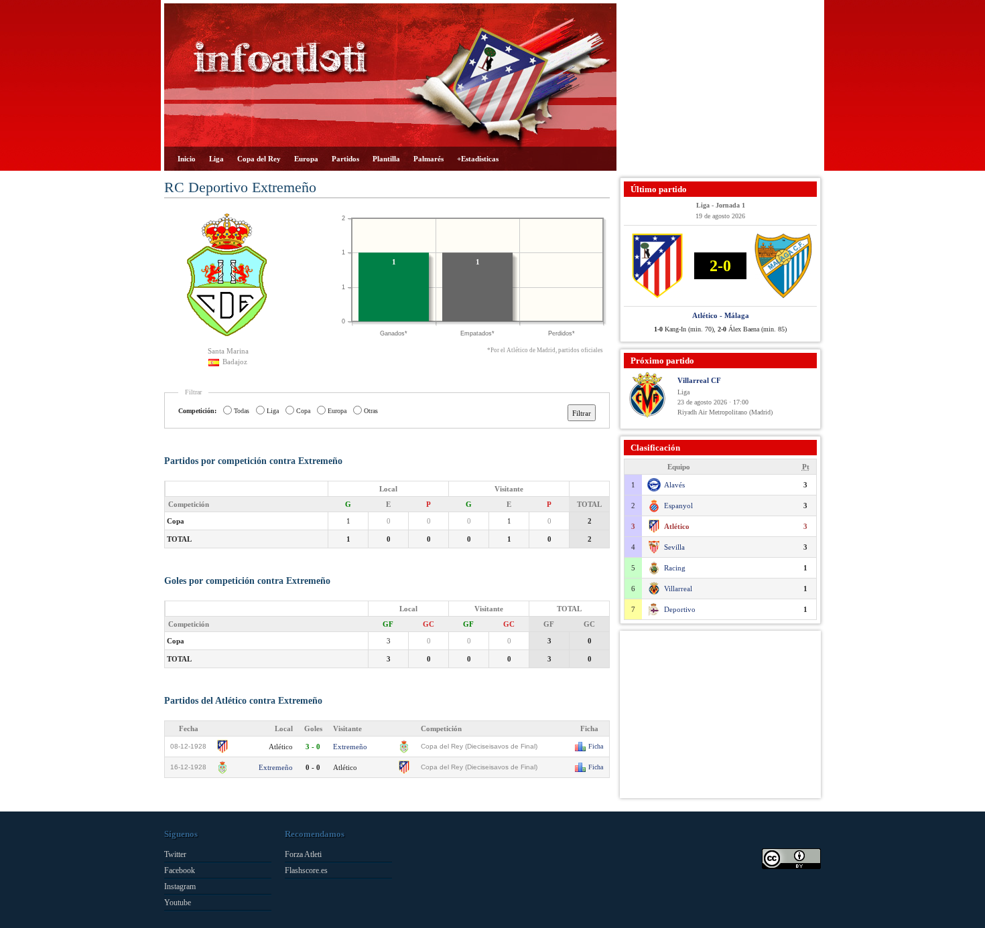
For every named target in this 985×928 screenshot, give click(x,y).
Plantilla (386, 159)
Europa (306, 159)
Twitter (175, 854)
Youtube (177, 902)
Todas (241, 410)
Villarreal (678, 589)
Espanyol (678, 505)
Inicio (187, 159)
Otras (371, 410)
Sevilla (674, 547)
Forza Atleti (303, 854)
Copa (303, 410)
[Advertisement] (720, 87)
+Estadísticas (478, 159)
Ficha (595, 746)
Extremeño (350, 747)
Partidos (345, 159)
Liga (216, 159)
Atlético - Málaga (720, 315)
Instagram (180, 886)
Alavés (674, 485)
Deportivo (680, 609)
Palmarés (428, 159)
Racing (674, 568)
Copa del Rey (259, 159)
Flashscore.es (306, 870)
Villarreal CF (699, 380)
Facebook (179, 870)
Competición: (197, 410)
